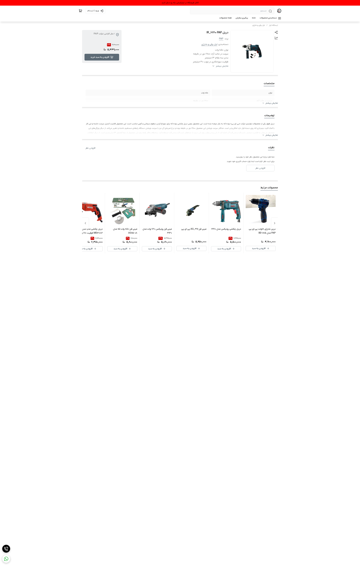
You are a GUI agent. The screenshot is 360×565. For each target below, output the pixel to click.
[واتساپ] (6, 559)
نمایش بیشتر (272, 103)
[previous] (274, 223)
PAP (221, 38)
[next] (85, 223)
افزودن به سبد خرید (99, 57)
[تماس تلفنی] (6, 549)
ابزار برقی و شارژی (258, 25)
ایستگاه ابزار (273, 25)
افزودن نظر (90, 148)
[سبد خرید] (80, 10)
